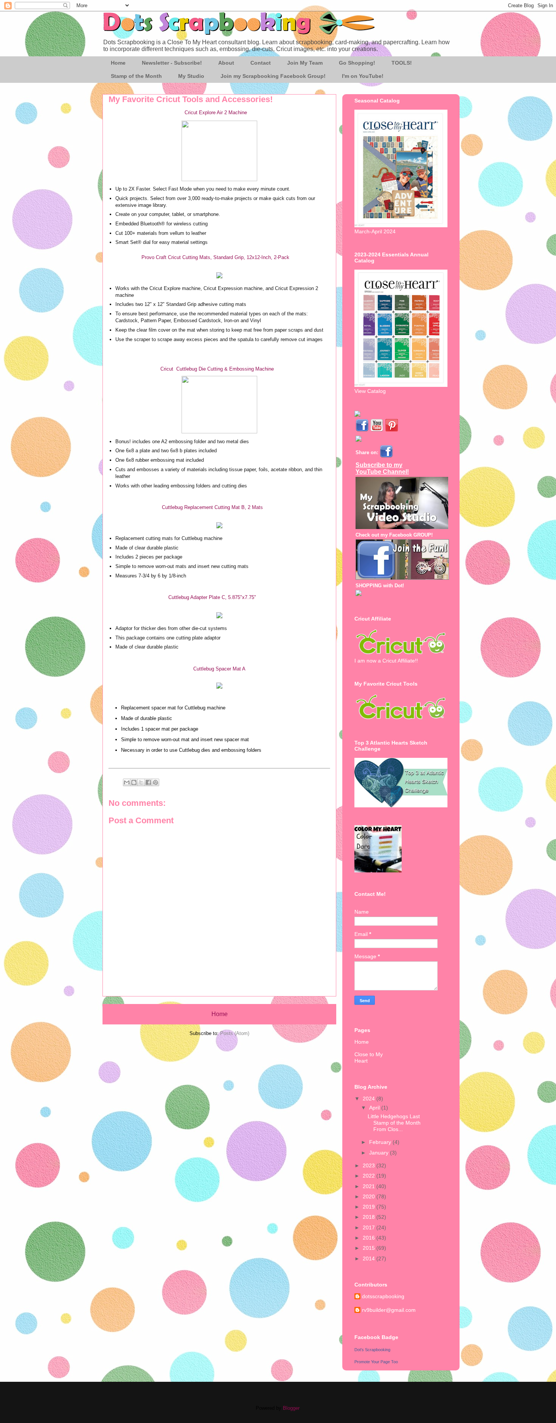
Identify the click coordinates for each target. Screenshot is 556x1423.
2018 (369, 1217)
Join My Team (305, 63)
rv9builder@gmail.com (389, 1310)
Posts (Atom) (234, 1033)
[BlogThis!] (134, 782)
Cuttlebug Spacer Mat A (219, 669)
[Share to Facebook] (148, 782)
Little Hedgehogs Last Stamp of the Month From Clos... (394, 1122)
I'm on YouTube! (363, 76)
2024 (369, 1099)
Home (118, 63)
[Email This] (126, 782)
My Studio (191, 76)
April (375, 1108)
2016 (369, 1238)
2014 (369, 1258)
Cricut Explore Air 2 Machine (216, 112)
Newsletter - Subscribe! (172, 63)
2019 (369, 1207)
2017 (369, 1227)
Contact (260, 63)
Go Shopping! (357, 63)
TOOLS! (401, 63)
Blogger (291, 1408)
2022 (369, 1176)
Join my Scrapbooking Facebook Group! (273, 76)
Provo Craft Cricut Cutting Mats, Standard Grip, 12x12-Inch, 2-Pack (215, 257)
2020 (369, 1196)
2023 (369, 1165)
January (379, 1153)
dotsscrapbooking (383, 1296)
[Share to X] (141, 782)
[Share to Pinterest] (155, 782)
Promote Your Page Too (376, 1361)
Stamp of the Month (136, 76)
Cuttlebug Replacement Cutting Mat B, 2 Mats (212, 507)
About (226, 63)
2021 (369, 1186)
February (381, 1142)
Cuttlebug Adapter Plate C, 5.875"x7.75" (212, 597)
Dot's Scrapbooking (372, 1349)
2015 (369, 1248)
